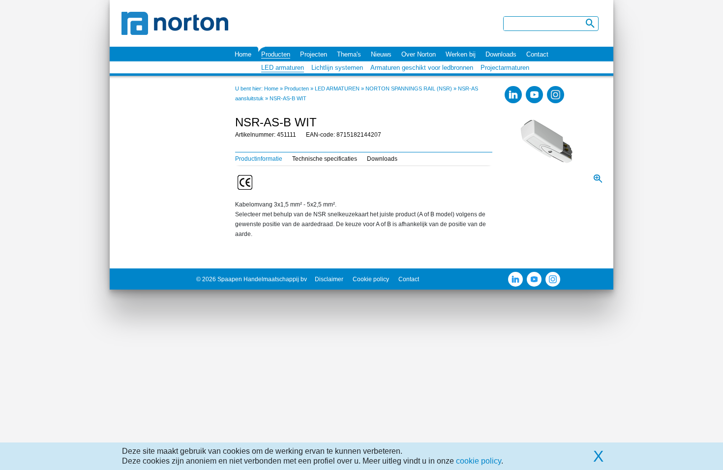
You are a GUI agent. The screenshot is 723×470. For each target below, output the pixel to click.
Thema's (349, 54)
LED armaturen (282, 67)
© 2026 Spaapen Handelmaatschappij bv (251, 279)
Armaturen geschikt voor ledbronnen (421, 67)
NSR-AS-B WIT (288, 98)
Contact (537, 54)
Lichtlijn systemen (337, 67)
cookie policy (478, 461)
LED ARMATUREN (337, 88)
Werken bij (461, 54)
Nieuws (381, 54)
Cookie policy (371, 279)
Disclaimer (329, 279)
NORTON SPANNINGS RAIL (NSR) (408, 88)
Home (243, 54)
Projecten (313, 54)
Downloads (500, 54)
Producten (275, 54)
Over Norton (418, 54)
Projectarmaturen (505, 67)
